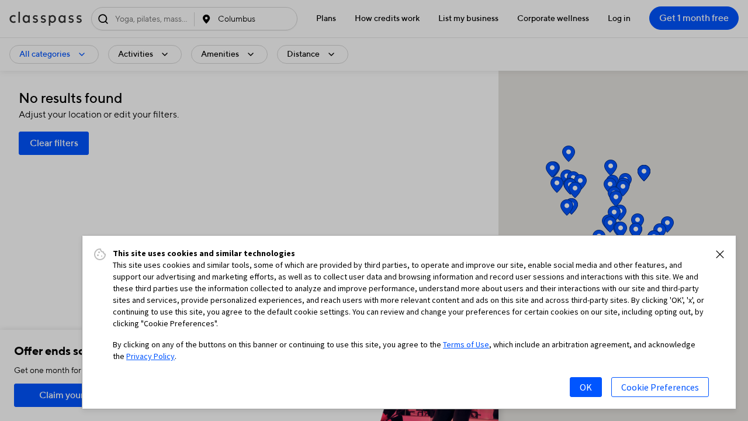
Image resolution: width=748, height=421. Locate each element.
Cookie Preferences (660, 387)
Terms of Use (466, 344)
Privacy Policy (150, 356)
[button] (720, 254)
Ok (586, 387)
